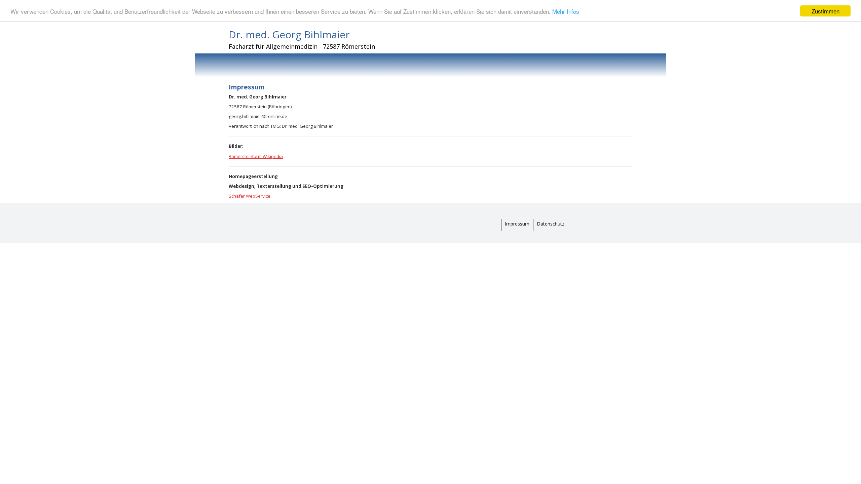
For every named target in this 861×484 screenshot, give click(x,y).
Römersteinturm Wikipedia (256, 156)
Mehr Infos (565, 11)
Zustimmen (825, 11)
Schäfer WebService (249, 196)
